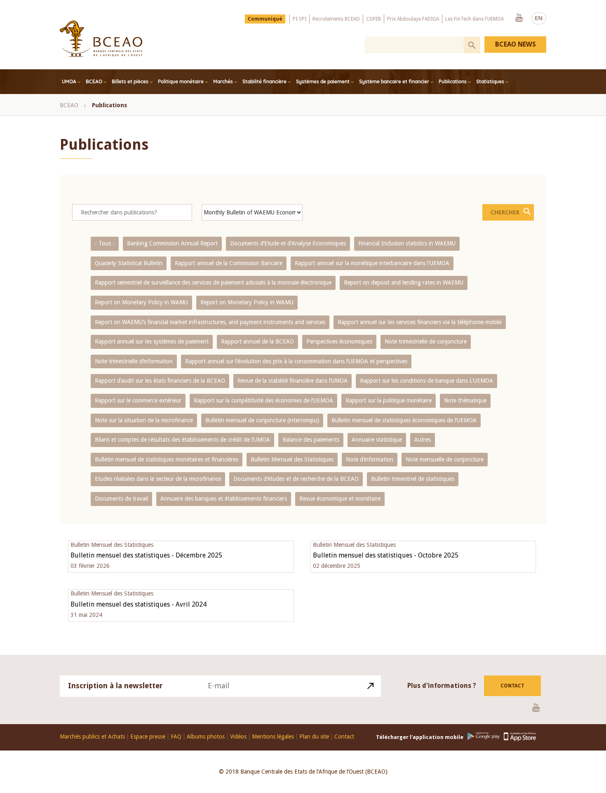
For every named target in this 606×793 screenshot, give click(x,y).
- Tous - (105, 243)
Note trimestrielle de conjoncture (426, 341)
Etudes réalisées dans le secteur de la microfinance (158, 478)
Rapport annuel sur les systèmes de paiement (152, 341)
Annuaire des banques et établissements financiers (223, 498)
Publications (453, 81)
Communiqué (265, 19)
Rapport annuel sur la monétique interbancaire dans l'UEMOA (372, 263)
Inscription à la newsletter (115, 685)
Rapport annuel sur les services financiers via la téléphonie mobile (420, 322)
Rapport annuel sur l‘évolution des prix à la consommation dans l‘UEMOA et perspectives (296, 361)
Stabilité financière (264, 81)
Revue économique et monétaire (340, 498)
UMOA (69, 81)
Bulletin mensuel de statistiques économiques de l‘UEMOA (404, 420)
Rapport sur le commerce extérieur (138, 400)
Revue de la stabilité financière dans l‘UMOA (292, 380)
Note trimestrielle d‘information (134, 361)
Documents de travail (121, 498)
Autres (422, 439)
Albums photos (206, 737)
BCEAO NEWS (515, 44)
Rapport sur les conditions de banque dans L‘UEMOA (426, 380)
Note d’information (369, 459)
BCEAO (94, 81)
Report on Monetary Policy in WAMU (141, 302)
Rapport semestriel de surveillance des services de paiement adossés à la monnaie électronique (213, 282)
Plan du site (314, 737)
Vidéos (238, 737)
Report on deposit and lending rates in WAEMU (403, 282)
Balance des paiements (310, 439)
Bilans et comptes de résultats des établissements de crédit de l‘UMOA (182, 439)
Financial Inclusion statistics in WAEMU (407, 243)
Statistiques (490, 81)
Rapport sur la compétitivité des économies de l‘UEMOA (263, 400)
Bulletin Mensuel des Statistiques (292, 459)
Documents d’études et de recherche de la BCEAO (296, 478)
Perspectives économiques (339, 341)
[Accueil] (101, 39)
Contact (512, 686)
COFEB (373, 19)
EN (539, 18)
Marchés (223, 81)
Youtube (519, 18)
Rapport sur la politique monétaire (388, 400)
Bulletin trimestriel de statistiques (412, 478)
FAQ (176, 737)
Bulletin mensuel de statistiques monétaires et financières (166, 459)
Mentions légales (273, 737)
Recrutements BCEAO (336, 19)
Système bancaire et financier (394, 81)
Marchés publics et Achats (92, 737)
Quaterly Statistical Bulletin (128, 263)
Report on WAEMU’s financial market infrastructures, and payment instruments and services (210, 322)
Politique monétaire (181, 81)
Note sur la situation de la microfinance (144, 420)
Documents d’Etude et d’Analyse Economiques (288, 243)
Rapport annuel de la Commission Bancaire (228, 263)
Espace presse (147, 737)
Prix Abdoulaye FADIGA (413, 19)
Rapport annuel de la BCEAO (257, 341)
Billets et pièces (130, 81)
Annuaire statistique (377, 439)
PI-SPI (299, 19)
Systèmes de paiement (323, 81)
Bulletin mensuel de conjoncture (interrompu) (262, 420)
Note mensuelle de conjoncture (445, 459)
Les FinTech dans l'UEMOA (474, 19)
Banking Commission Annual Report (172, 243)
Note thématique (465, 400)
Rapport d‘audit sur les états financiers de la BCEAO (160, 380)
